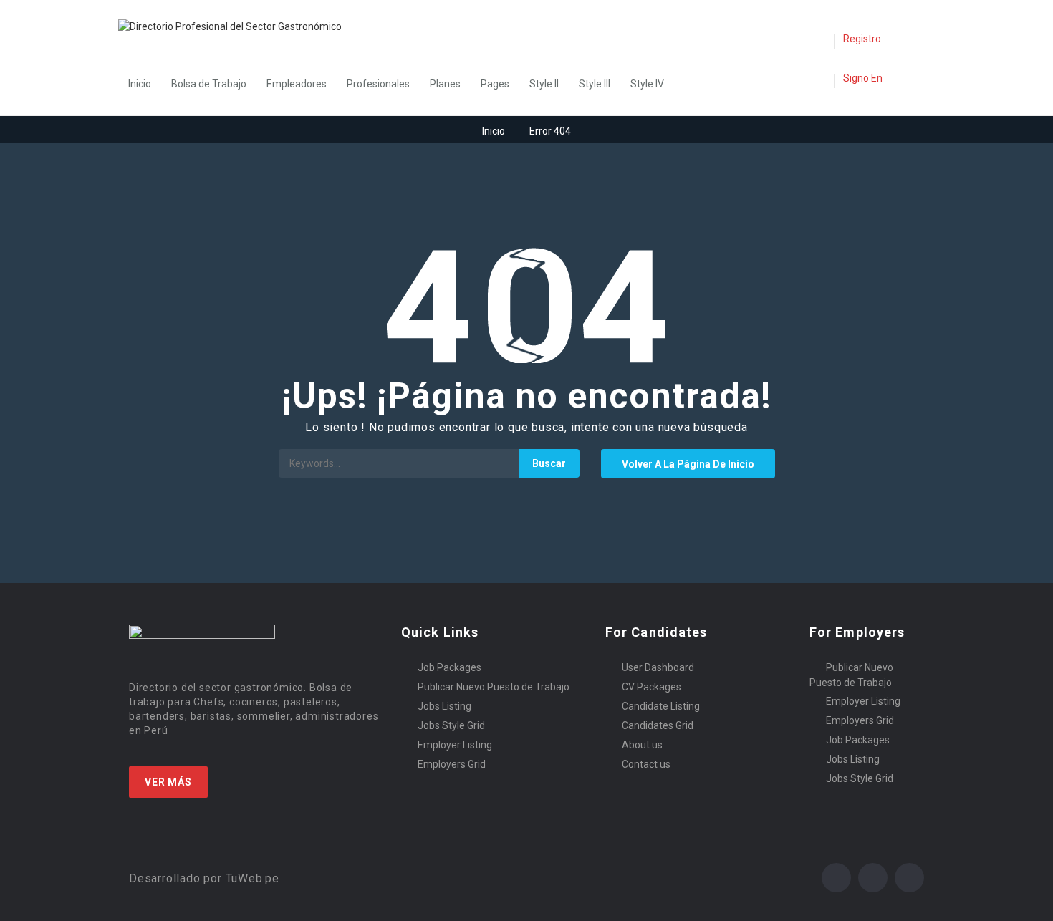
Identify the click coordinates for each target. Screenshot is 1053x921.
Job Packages (449, 667)
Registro (862, 38)
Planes (445, 84)
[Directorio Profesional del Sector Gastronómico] (237, 26)
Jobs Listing (444, 706)
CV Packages (651, 687)
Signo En (863, 78)
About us (642, 745)
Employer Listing (455, 745)
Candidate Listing (661, 706)
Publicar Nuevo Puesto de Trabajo (493, 687)
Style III (594, 84)
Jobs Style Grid (451, 725)
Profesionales (378, 84)
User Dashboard (658, 667)
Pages (495, 84)
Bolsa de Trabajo (208, 84)
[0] (818, 40)
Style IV (647, 84)
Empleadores (296, 84)
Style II (544, 84)
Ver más (168, 782)
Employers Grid (452, 764)
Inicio (139, 84)
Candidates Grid (657, 725)
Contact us (646, 764)
